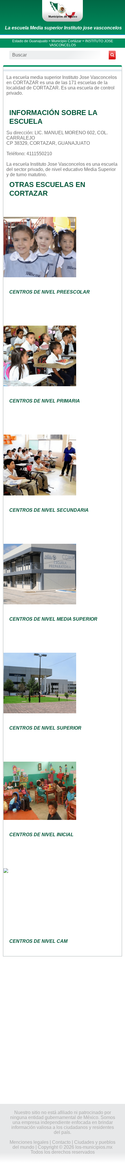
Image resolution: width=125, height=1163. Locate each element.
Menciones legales (29, 1142)
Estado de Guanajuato (30, 41)
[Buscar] (112, 55)
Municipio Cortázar (66, 41)
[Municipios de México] (62, 11)
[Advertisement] (62, 1029)
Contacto (61, 1142)
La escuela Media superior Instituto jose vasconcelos (63, 27)
